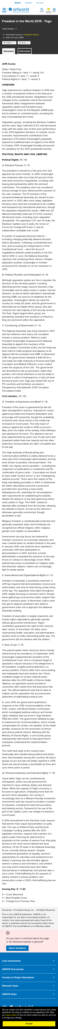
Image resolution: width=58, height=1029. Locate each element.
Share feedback (17, 948)
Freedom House (31, 34)
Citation (9, 42)
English (18, 2)
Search (42, 11)
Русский (39, 2)
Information (24, 51)
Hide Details (8, 28)
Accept (29, 1024)
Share (23, 42)
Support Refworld (48, 11)
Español (28, 2)
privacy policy (11, 1015)
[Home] (15, 10)
